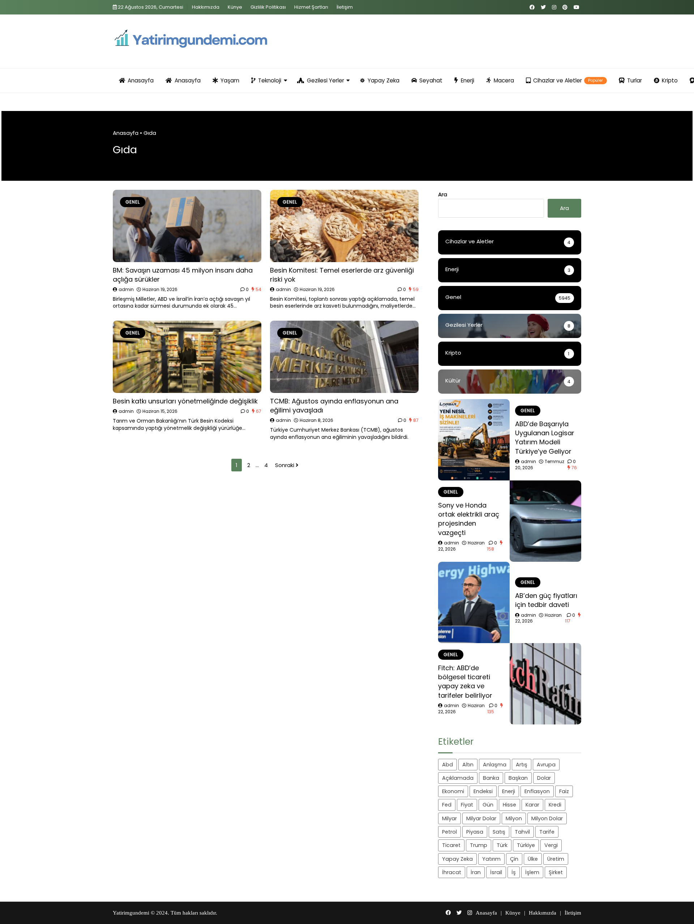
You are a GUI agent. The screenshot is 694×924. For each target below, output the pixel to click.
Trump (478, 845)
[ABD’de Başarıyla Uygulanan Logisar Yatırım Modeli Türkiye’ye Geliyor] (474, 439)
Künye (235, 7)
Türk (502, 845)
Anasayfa (141, 80)
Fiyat (467, 804)
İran (476, 872)
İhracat (451, 872)
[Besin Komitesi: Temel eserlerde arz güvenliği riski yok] (344, 226)
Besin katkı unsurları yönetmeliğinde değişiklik (185, 401)
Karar (532, 804)
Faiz (564, 791)
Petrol (449, 831)
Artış (521, 764)
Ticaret (451, 845)
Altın (468, 764)
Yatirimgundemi (131, 913)
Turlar (634, 80)
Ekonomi (453, 791)
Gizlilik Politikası (268, 7)
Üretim (555, 859)
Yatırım (491, 859)
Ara (442, 194)
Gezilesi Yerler (325, 80)
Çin (514, 859)
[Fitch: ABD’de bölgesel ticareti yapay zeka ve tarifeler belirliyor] (545, 683)
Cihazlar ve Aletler (568, 80)
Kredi (555, 804)
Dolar (544, 778)
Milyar (449, 818)
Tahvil (522, 831)
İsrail (496, 872)
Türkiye (526, 845)
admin (126, 289)
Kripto (670, 80)
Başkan (518, 778)
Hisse (509, 804)
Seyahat (430, 80)
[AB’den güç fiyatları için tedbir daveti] (474, 602)
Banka (491, 778)
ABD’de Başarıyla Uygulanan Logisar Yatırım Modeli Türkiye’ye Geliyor (544, 437)
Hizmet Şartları (311, 7)
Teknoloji (269, 80)
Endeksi (483, 791)
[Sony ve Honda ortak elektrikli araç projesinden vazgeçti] (545, 521)
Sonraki (285, 465)
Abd (447, 764)
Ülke (533, 859)
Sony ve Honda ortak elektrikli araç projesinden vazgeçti (468, 519)
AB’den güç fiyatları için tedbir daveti (546, 600)
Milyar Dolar (481, 818)
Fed (446, 804)
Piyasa (474, 831)
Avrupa (546, 764)
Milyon (514, 818)
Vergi (551, 845)
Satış (499, 831)
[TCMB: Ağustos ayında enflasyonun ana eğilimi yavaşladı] (344, 357)
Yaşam (229, 80)
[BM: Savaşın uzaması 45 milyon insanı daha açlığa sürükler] (187, 226)
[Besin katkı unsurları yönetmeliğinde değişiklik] (187, 357)
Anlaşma (494, 764)
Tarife (546, 831)
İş (513, 872)
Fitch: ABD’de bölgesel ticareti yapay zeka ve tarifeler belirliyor (465, 681)
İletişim (345, 7)
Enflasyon (537, 791)
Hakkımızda (205, 7)
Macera (504, 80)
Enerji (467, 80)
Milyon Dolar (547, 818)
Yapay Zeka (383, 80)
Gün (488, 804)
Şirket (556, 872)
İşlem (532, 872)
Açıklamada (458, 778)
